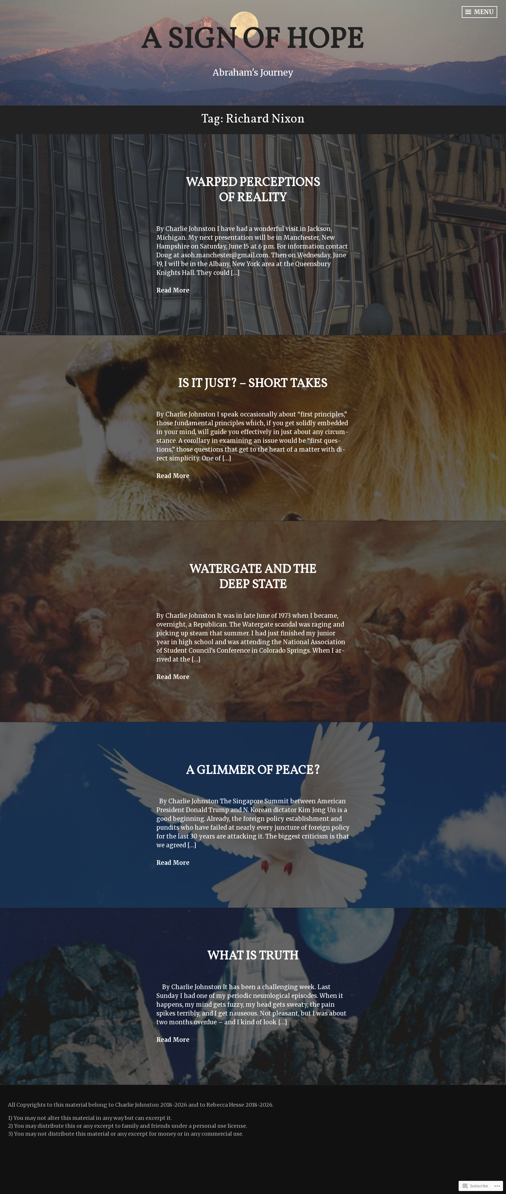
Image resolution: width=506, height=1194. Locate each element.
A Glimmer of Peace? (253, 770)
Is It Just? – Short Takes (253, 383)
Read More (172, 290)
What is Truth (253, 956)
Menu (483, 12)
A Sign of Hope (253, 40)
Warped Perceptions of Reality (253, 190)
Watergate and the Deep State (253, 577)
